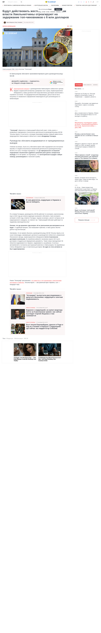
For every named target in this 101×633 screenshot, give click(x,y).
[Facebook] (79, 2)
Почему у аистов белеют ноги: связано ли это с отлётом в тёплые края (86, 135)
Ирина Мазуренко (10, 22)
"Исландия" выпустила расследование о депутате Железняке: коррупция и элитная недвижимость (44, 297)
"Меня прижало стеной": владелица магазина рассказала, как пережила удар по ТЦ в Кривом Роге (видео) (86, 156)
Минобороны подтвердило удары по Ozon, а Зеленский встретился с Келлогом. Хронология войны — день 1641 (86, 125)
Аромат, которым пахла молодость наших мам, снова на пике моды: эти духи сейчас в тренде (86, 179)
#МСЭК (26, 338)
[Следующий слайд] (99, 5)
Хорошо (58, 9)
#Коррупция (9, 338)
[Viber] (81, 1)
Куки (49, 9)
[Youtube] (86, 2)
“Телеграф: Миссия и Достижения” (86, 5)
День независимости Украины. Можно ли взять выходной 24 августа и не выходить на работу (86, 114)
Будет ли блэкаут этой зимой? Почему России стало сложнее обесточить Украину (85, 211)
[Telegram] (84, 2)
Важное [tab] (95, 84)
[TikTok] (93, 2)
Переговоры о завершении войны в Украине (17, 5)
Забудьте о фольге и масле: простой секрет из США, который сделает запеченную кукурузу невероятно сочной (86, 146)
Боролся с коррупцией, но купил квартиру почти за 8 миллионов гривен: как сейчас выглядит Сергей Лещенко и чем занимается (44, 313)
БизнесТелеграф (67, 5)
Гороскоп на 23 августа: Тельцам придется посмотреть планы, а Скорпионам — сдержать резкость (85, 95)
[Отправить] (21, 2)
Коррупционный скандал (21, 88)
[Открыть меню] (3, 2)
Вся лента (78, 88)
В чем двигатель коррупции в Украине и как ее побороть (43, 201)
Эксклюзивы (55, 5)
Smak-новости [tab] (87, 84)
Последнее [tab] (79, 84)
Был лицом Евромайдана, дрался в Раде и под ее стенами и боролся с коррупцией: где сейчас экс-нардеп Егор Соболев (44, 326)
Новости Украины (30, 307)
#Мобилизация (18, 338)
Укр (97, 2)
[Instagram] (91, 2)
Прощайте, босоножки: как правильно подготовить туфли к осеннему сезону (86, 105)
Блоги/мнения (29, 197)
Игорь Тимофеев (18, 22)
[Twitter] (89, 2)
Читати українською (9, 26)
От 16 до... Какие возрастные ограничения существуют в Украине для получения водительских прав (86, 189)
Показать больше (83, 220)
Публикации (29, 293)
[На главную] (50, 2)
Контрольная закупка (41, 5)
